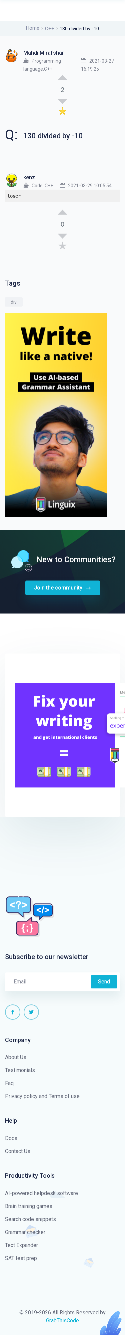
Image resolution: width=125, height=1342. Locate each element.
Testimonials (20, 1070)
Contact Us (17, 1151)
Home (32, 28)
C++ (49, 29)
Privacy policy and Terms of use (42, 1096)
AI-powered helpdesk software (41, 1193)
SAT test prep (21, 1258)
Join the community (59, 588)
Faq (9, 1083)
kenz (29, 177)
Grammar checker (25, 1232)
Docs (11, 1138)
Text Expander (21, 1245)
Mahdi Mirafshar (43, 53)
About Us (15, 1057)
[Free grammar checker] (56, 414)
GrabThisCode (62, 1320)
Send (104, 981)
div (14, 302)
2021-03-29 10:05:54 (90, 185)
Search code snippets (30, 1219)
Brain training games (28, 1206)
